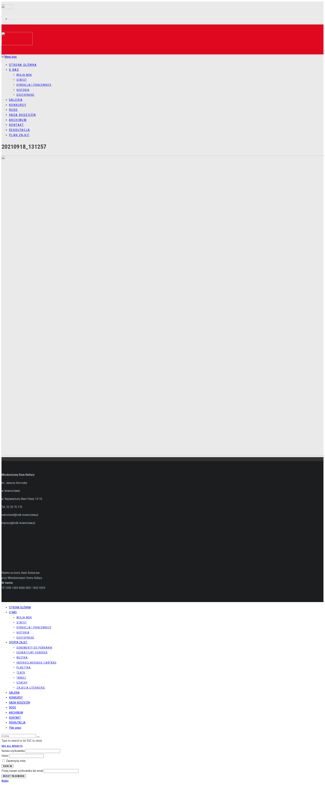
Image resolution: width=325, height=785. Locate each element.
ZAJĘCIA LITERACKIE (31, 687)
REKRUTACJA (19, 130)
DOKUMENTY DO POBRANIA (34, 647)
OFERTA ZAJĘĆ (18, 642)
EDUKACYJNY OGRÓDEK (32, 652)
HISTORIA (23, 89)
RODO (13, 110)
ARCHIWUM (18, 120)
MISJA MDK (24, 74)
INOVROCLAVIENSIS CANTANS (37, 662)
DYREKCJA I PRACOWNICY (34, 84)
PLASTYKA (24, 667)
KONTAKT (16, 125)
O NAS (14, 70)
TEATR (21, 672)
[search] (38, 736)
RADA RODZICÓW (22, 115)
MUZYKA (22, 657)
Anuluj (5, 781)
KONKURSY (17, 105)
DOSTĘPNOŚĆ (25, 94)
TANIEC (21, 677)
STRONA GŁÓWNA (23, 65)
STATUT (22, 79)
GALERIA (16, 100)
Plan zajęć (19, 135)
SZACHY (22, 682)
